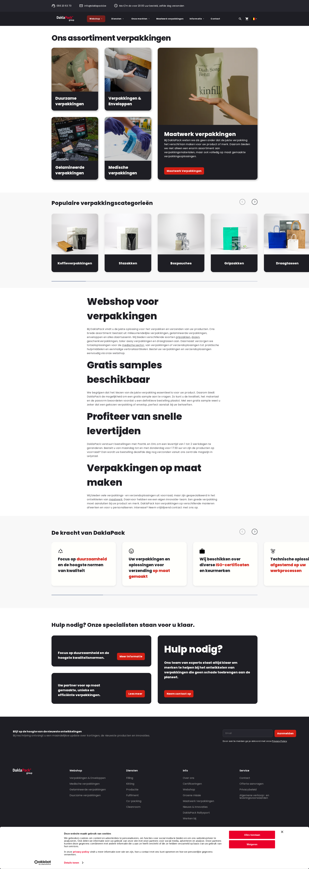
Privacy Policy (279, 741)
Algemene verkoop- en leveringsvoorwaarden (254, 796)
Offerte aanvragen (251, 784)
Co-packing (133, 801)
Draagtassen (287, 263)
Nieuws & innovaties (195, 807)
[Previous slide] (242, 202)
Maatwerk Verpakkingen (184, 171)
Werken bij (189, 818)
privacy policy (80, 851)
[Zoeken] (240, 19)
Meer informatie (131, 656)
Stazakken (128, 263)
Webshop (94, 18)
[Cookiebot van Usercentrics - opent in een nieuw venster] (43, 862)
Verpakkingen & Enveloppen (88, 778)
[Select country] (255, 19)
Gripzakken (234, 263)
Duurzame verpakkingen (85, 795)
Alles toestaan (252, 834)
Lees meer (135, 694)
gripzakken (183, 337)
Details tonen (71, 862)
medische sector (133, 345)
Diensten (116, 18)
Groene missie (192, 795)
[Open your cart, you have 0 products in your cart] (247, 19)
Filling (129, 778)
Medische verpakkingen (85, 784)
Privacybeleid (248, 789)
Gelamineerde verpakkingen (88, 789)
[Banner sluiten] (282, 832)
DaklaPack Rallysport (196, 813)
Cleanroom (133, 807)
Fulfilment (132, 795)
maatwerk (116, 499)
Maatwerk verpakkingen (169, 18)
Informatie (196, 18)
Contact (215, 18)
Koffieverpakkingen (75, 263)
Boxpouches (181, 263)
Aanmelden (285, 733)
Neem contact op (179, 694)
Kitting (130, 784)
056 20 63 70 (64, 5)
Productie (132, 789)
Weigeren (252, 844)
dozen (196, 337)
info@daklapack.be (95, 5)
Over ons (188, 778)
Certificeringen (192, 784)
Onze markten (139, 18)
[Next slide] (255, 202)
